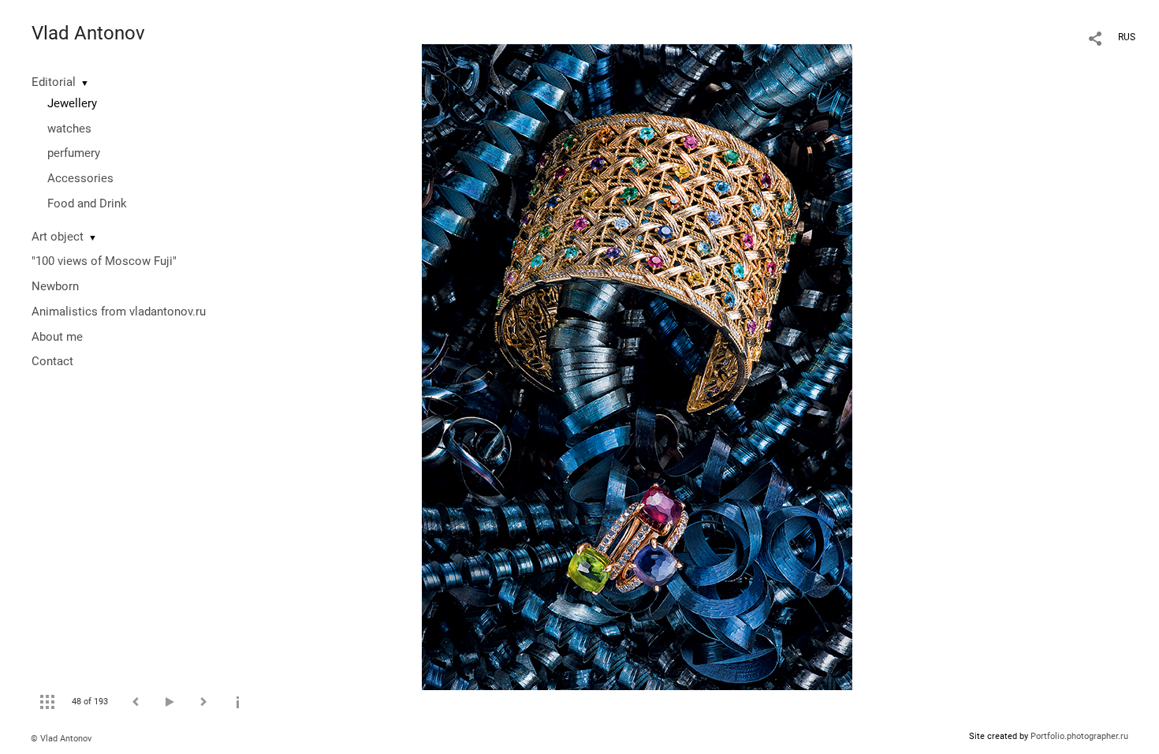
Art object (58, 237)
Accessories (80, 178)
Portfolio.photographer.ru (1079, 736)
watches (69, 128)
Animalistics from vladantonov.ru (119, 311)
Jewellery (72, 103)
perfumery (73, 153)
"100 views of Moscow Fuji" (104, 261)
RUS (1126, 37)
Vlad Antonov (88, 33)
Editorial (54, 82)
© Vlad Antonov (61, 738)
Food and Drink (87, 203)
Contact (52, 361)
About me (57, 337)
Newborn (55, 286)
